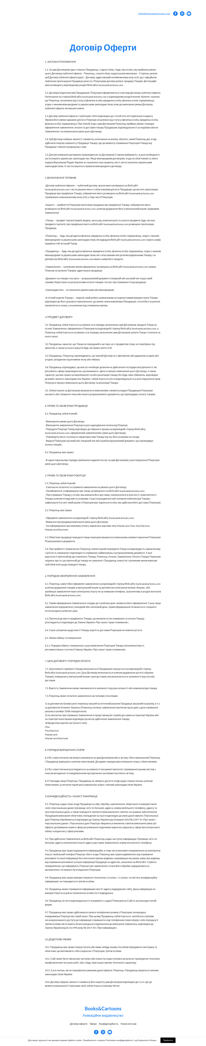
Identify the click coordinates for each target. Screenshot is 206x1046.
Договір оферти (78, 1023)
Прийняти (168, 1040)
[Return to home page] (26, 14)
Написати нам (128, 1023)
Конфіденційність (108, 1023)
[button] (175, 13)
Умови (93, 1023)
